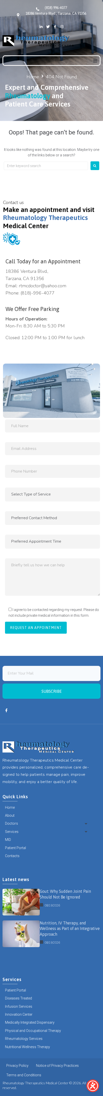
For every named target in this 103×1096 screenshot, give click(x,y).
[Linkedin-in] (41, 26)
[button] (95, 60)
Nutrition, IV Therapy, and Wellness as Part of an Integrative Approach (70, 928)
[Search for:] (46, 166)
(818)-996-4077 (37, 293)
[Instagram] (62, 26)
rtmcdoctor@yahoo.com (42, 286)
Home (32, 77)
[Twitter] (48, 26)
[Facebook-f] (55, 26)
